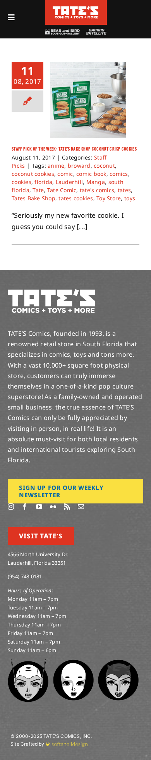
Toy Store (108, 198)
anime (56, 165)
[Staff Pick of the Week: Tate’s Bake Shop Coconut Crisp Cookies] (88, 100)
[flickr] (53, 506)
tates (124, 190)
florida (43, 182)
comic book (91, 173)
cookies (21, 182)
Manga (95, 182)
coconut (104, 165)
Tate (38, 190)
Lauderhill (69, 182)
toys (129, 198)
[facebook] (25, 506)
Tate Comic (62, 190)
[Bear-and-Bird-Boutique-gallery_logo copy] (62, 32)
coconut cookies (33, 173)
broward (79, 165)
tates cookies (75, 198)
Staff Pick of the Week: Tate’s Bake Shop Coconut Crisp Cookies (74, 148)
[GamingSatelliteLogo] (95, 32)
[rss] (67, 506)
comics (119, 173)
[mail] (81, 506)
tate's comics (97, 190)
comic (65, 173)
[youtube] (39, 506)
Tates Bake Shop (33, 198)
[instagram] (11, 506)
